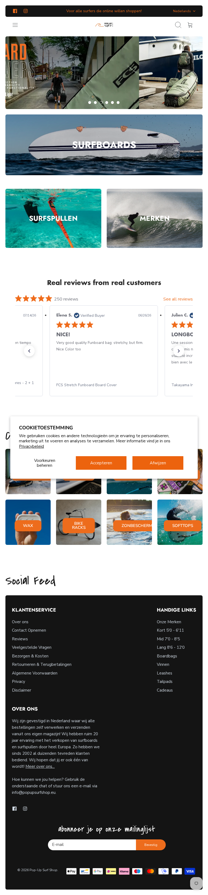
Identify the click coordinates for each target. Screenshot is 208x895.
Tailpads (165, 681)
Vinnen (163, 664)
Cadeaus (165, 690)
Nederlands (182, 11)
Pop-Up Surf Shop (43, 870)
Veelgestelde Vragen (31, 647)
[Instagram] (25, 11)
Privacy (18, 681)
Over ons (20, 622)
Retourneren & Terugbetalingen (42, 664)
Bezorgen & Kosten (30, 656)
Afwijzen (158, 463)
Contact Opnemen (29, 630)
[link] (103, 385)
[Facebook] (15, 11)
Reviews (20, 639)
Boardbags (167, 656)
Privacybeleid (31, 446)
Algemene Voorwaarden (34, 673)
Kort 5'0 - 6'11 (170, 630)
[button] (89, 102)
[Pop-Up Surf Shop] (104, 25)
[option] (104, 72)
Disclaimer (21, 690)
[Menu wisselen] (18, 25)
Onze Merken (169, 622)
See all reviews (178, 299)
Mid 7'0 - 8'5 (168, 639)
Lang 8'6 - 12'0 (171, 647)
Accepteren (101, 463)
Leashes (164, 673)
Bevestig (150, 845)
